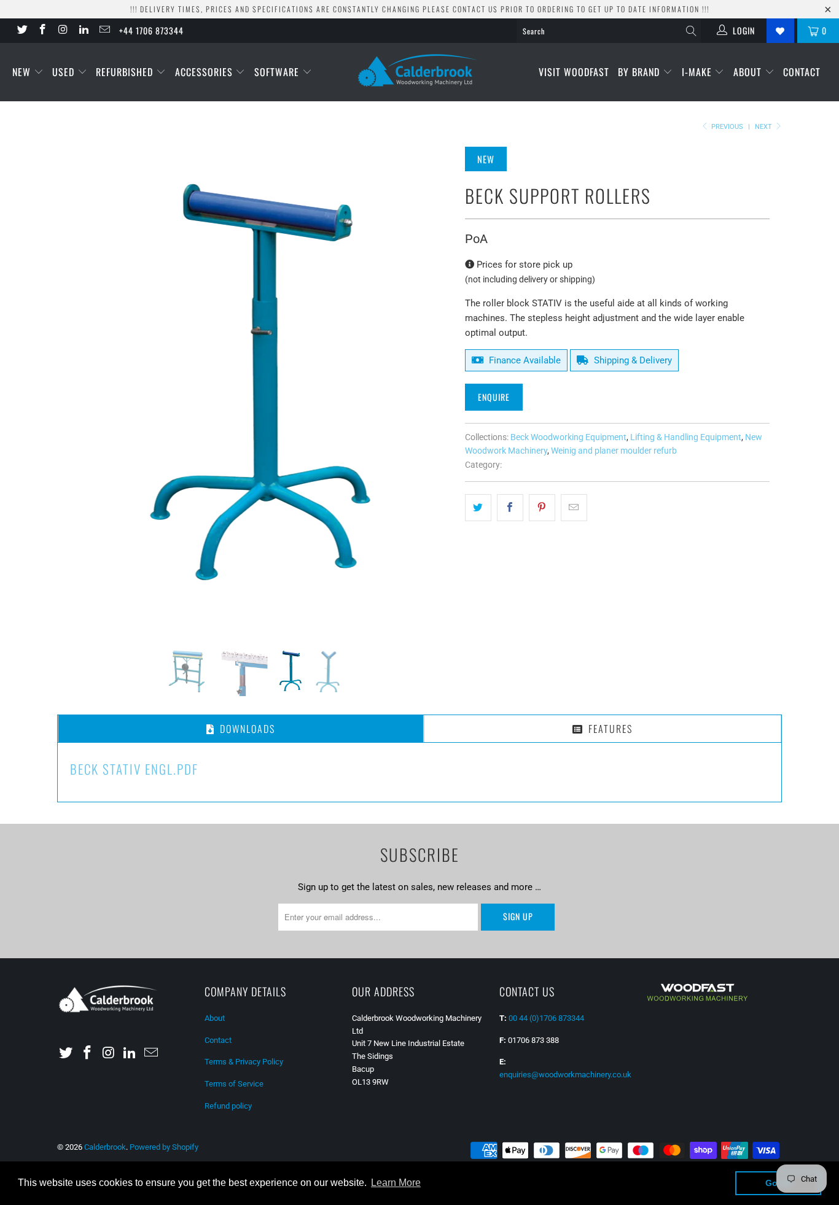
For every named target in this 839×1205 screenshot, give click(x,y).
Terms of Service (234, 911)
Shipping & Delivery (631, 360)
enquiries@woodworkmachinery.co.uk (565, 902)
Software (278, 71)
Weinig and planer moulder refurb (614, 450)
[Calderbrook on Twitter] (21, 31)
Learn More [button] (396, 1182)
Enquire (494, 396)
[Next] (431, 256)
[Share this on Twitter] (478, 507)
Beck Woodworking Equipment (568, 437)
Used (64, 71)
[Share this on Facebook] (510, 507)
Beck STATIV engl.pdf (134, 596)
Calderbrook (105, 975)
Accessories (205, 71)
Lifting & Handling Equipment (685, 437)
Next (764, 127)
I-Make (698, 71)
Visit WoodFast (574, 71)
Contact (802, 71)
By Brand (640, 71)
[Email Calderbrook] (104, 31)
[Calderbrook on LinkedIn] (83, 31)
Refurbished (126, 71)
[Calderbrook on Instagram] (63, 31)
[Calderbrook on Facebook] (42, 31)
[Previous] (78, 256)
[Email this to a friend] (574, 507)
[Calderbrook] (420, 71)
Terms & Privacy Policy (244, 889)
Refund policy (228, 934)
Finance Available (523, 360)
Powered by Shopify (164, 975)
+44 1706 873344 (151, 30)
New (23, 71)
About (749, 71)
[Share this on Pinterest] (542, 507)
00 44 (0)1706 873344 (546, 846)
